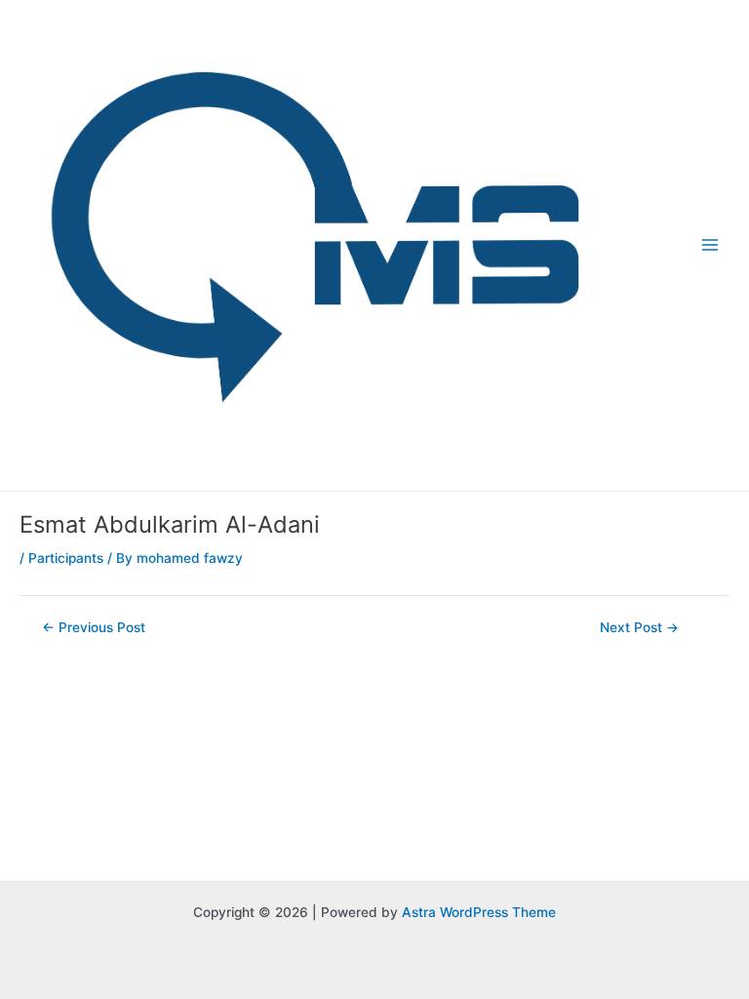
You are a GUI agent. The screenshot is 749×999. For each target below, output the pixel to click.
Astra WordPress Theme (479, 912)
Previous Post (93, 628)
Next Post (639, 628)
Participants (65, 558)
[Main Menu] (710, 245)
